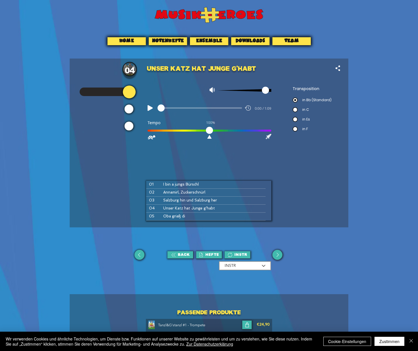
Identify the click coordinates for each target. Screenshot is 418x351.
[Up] (139, 255)
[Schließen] (411, 341)
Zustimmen (389, 341)
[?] (129, 92)
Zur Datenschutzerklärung (209, 344)
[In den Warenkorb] (247, 325)
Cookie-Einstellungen (347, 341)
